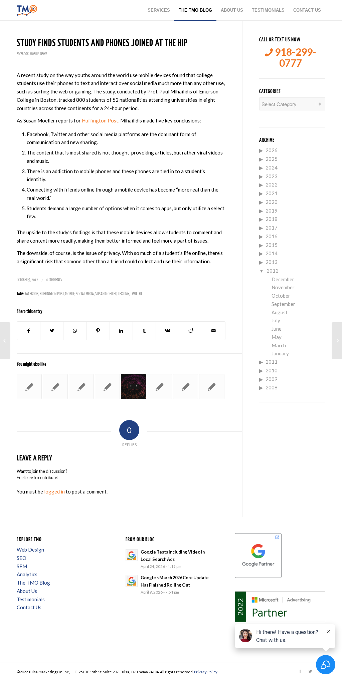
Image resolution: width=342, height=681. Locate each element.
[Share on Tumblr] (144, 331)
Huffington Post (100, 120)
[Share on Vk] (167, 331)
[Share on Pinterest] (98, 331)
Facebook (23, 54)
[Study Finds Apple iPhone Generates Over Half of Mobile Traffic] (55, 386)
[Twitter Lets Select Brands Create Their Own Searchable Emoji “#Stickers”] (211, 386)
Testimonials (31, 599)
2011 (272, 362)
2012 (273, 271)
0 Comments (54, 280)
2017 (272, 228)
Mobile (34, 54)
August (280, 312)
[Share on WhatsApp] (74, 331)
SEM (22, 566)
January (280, 353)
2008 (272, 387)
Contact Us (29, 607)
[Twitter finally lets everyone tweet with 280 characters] (159, 386)
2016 (272, 236)
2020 (272, 202)
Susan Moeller (106, 294)
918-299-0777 (294, 57)
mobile (69, 294)
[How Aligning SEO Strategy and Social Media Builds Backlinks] (5, 340)
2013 (272, 262)
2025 (272, 159)
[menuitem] (158, 10)
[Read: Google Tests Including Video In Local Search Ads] (132, 555)
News (43, 54)
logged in (54, 491)
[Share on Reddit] (190, 331)
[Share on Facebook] (28, 331)
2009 (272, 379)
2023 (272, 176)
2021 (272, 193)
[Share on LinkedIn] (121, 331)
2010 (272, 370)
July (276, 320)
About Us (27, 591)
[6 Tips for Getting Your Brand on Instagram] (29, 386)
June (277, 329)
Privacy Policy (205, 672)
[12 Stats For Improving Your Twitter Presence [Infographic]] (81, 386)
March (279, 345)
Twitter (136, 294)
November (283, 287)
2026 (272, 150)
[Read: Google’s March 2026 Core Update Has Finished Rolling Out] (132, 581)
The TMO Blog (33, 583)
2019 (272, 211)
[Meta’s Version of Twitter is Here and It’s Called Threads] (133, 386)
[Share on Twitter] (51, 331)
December (283, 279)
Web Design (30, 550)
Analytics (27, 574)
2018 (272, 219)
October (281, 296)
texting (123, 294)
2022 (272, 185)
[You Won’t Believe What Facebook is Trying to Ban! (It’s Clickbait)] (185, 386)
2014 (272, 253)
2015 (272, 245)
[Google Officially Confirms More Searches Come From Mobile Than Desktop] (107, 386)
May (277, 337)
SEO (21, 558)
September (283, 304)
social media (85, 294)
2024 (272, 167)
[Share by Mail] (213, 331)
